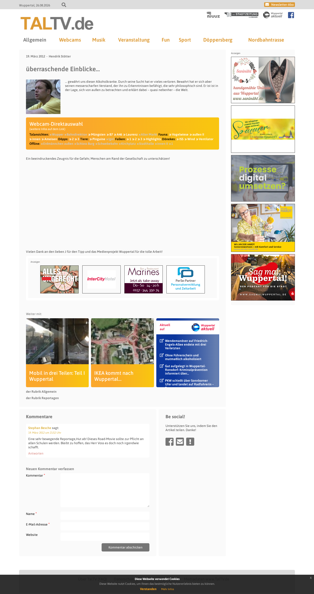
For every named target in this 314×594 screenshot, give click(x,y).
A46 (119, 134)
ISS (181, 139)
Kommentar (35, 475)
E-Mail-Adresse (38, 524)
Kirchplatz (128, 143)
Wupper (57, 134)
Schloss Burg (85, 143)
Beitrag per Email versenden (180, 442)
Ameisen (50, 139)
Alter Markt (149, 134)
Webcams (70, 40)
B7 (111, 134)
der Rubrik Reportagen (42, 398)
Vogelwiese (180, 134)
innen (36, 139)
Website (32, 535)
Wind (191, 139)
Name (31, 514)
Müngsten (98, 134)
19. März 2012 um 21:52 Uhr (44, 432)
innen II (162, 143)
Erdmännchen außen (58, 143)
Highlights (153, 139)
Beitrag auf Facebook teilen (170, 442)
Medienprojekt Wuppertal (115, 251)
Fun (166, 40)
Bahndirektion (77, 134)
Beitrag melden (190, 442)
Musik (98, 40)
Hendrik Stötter (60, 56)
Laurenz (132, 134)
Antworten (35, 453)
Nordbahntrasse (266, 40)
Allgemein (34, 40)
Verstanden (148, 589)
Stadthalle (146, 143)
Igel (111, 139)
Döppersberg (217, 40)
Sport (185, 40)
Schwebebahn (108, 143)
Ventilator (206, 139)
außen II (198, 134)
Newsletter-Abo (282, 4)
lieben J (60, 251)
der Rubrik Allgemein (41, 391)
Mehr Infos (167, 589)
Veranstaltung (134, 40)
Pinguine (98, 139)
